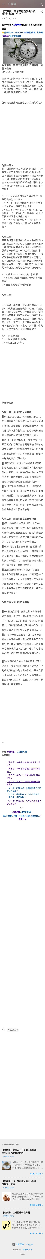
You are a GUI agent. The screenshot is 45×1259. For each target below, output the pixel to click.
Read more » (36, 1174)
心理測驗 (11, 752)
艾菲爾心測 (22, 752)
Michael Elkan (27, 1249)
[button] (41, 12)
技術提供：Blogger (24, 1244)
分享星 (12, 4)
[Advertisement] (22, 137)
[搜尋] (41, 5)
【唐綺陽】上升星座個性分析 (16, 1212)
